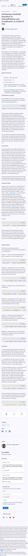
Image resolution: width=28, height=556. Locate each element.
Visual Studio (16, 546)
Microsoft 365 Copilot (22, 541)
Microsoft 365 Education (5, 536)
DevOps (4, 425)
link (3, 123)
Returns (14, 531)
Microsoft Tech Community (15, 544)
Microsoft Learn (21, 543)
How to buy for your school (16, 536)
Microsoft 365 (22, 540)
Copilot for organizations (9, 528)
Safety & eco (20, 553)
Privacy (23, 552)
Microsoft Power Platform (5, 541)
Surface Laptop (8, 527)
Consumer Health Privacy (5, 552)
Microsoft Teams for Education (20, 534)
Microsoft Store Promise (10, 533)
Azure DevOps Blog (12, 6)
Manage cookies (3, 553)
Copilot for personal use (19, 528)
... (24, 6)
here (22, 42)
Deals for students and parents (17, 537)
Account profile (19, 530)
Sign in (24, 4)
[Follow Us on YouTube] (10, 518)
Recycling (25, 553)
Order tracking (20, 531)
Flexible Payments (19, 533)
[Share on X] (6, 431)
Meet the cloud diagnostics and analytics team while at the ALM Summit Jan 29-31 (13, 478)
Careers (21, 546)
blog (12, 131)
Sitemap (12, 552)
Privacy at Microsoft (15, 547)
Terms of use (9, 553)
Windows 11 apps (12, 530)
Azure (7, 543)
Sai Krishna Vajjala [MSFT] (11, 29)
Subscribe (6, 508)
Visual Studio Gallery (16, 92)
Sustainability (13, 549)
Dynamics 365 (16, 540)
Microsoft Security (9, 540)
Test (8, 425)
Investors (21, 547)
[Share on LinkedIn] (10, 431)
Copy (23, 105)
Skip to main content (4, 0)
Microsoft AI (2, 540)
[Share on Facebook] (3, 431)
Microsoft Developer (13, 543)
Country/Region (6, 497)
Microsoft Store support (8, 531)
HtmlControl (13, 193)
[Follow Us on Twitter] (7, 518)
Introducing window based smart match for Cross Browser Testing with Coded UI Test (12, 466)
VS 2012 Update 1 (12, 86)
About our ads (3, 555)
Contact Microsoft (18, 552)
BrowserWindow (10, 102)
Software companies (9, 546)
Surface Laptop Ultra (15, 527)
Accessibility (8, 549)
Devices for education (8, 534)
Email (4, 491)
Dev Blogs (4, 6)
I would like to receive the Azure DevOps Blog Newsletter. (12, 503)
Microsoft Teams (14, 541)
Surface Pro (2, 527)
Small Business (3, 543)
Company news (7, 547)
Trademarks (14, 553)
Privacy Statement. (11, 504)
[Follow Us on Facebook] (3, 518)
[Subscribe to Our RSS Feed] (13, 518)
